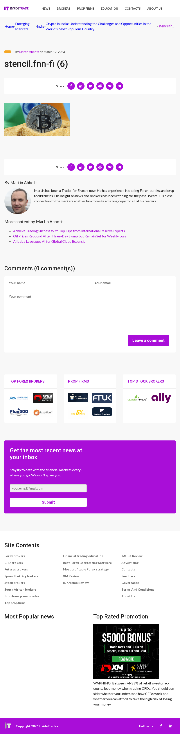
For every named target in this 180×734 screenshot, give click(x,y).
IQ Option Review (76, 582)
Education (109, 8)
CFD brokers (13, 563)
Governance (130, 582)
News (46, 8)
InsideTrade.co (50, 726)
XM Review (71, 576)
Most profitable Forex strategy (86, 569)
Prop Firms (85, 8)
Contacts (133, 8)
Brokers (63, 8)
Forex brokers (14, 556)
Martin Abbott (29, 51)
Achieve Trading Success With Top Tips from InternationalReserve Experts (69, 231)
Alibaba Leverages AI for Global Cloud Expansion (50, 241)
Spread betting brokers (21, 576)
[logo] (16, 8)
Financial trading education (83, 556)
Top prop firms (14, 603)
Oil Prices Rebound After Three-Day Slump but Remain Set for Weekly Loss (69, 236)
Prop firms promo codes (21, 596)
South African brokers (20, 589)
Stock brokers (14, 582)
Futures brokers (16, 569)
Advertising (130, 563)
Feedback (128, 576)
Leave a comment (148, 340)
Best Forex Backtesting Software (87, 563)
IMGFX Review (131, 556)
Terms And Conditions (137, 589)
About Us (154, 8)
